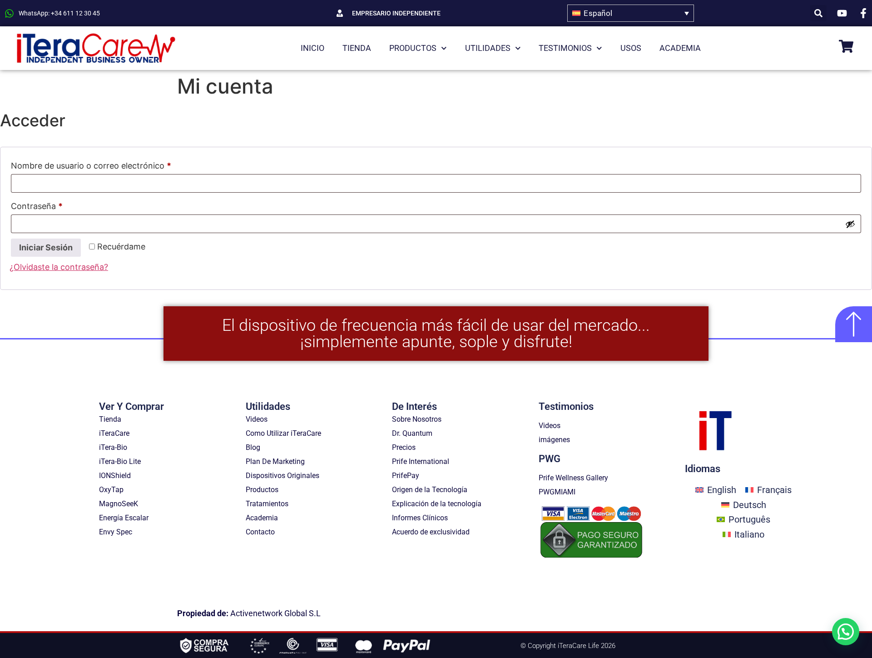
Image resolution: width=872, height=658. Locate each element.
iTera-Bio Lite (120, 461)
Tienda (110, 419)
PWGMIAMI (557, 492)
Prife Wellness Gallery (573, 478)
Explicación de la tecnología (436, 503)
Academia (262, 517)
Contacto (260, 532)
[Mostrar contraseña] (850, 224)
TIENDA (356, 48)
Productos (262, 489)
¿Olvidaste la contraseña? (59, 267)
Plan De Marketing (275, 461)
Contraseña (58, 204)
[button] (818, 13)
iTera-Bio (113, 447)
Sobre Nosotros (416, 419)
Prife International (420, 461)
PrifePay (405, 475)
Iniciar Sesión (46, 247)
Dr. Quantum (412, 433)
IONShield (115, 475)
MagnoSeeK (118, 503)
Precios (404, 447)
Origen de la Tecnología (429, 489)
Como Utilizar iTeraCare (283, 433)
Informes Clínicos (420, 517)
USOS (630, 48)
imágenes (554, 439)
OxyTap (111, 489)
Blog (253, 447)
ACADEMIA (680, 48)
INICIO (312, 48)
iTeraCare (114, 433)
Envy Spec (115, 532)
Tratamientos (267, 503)
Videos (257, 419)
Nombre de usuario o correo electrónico (112, 164)
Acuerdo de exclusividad (431, 532)
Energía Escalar (124, 517)
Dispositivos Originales (282, 475)
